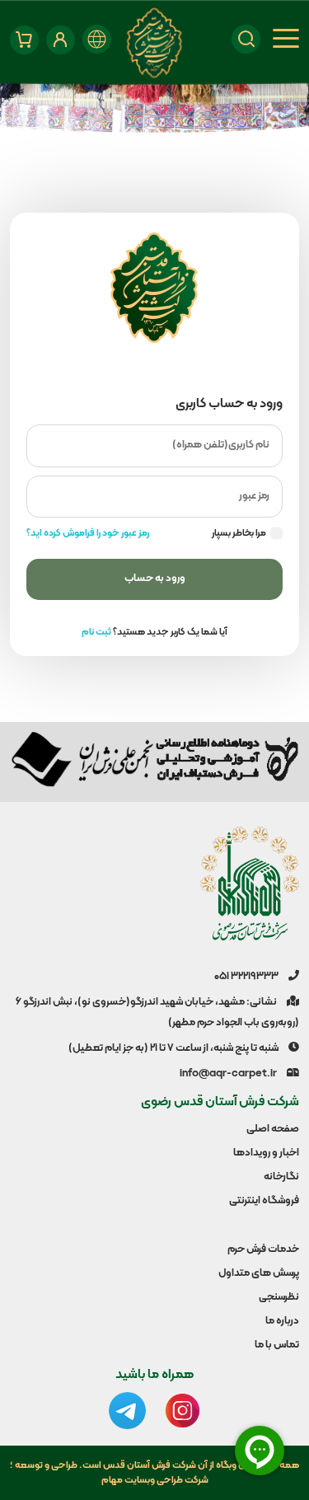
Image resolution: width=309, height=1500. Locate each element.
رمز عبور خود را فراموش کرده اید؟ (87, 533)
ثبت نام (96, 632)
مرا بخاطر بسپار (239, 533)
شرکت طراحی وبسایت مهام (154, 1480)
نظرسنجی (279, 1297)
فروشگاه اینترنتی (264, 1201)
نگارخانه (281, 1177)
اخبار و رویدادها (266, 1153)
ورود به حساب (154, 578)
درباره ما (282, 1321)
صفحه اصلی (272, 1129)
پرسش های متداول (258, 1273)
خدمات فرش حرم (263, 1249)
